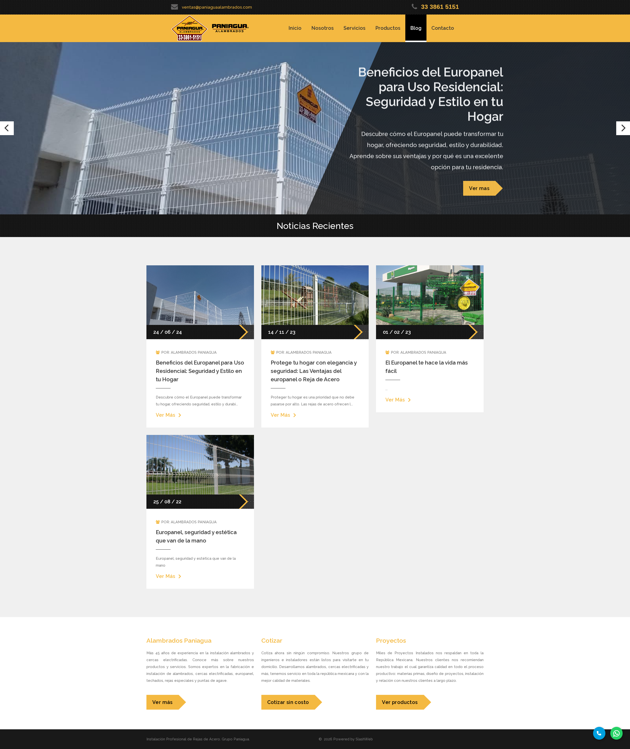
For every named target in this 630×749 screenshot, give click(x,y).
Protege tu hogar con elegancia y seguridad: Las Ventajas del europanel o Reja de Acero (314, 370)
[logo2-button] (230, 28)
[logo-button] (189, 28)
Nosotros (322, 28)
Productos (387, 28)
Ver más (162, 702)
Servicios (354, 28)
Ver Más (165, 415)
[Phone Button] (599, 733)
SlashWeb (364, 739)
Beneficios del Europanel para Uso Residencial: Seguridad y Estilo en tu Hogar (200, 370)
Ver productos (400, 702)
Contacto (442, 28)
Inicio (294, 28)
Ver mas (479, 188)
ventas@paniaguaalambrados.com (217, 7)
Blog (416, 28)
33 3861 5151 (440, 6)
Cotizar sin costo (288, 702)
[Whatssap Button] (616, 733)
